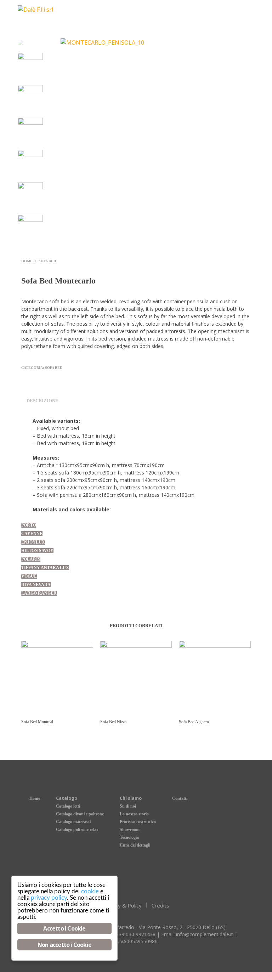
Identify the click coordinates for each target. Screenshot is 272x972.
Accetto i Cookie (64, 928)
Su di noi (128, 806)
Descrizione (42, 400)
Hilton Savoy (37, 550)
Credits (160, 905)
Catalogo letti (68, 806)
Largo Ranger (39, 593)
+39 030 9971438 (135, 934)
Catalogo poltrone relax (77, 829)
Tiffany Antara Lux (45, 567)
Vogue (29, 576)
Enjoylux (33, 542)
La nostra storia (134, 813)
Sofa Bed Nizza (113, 721)
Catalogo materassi (73, 821)
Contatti (179, 798)
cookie (90, 891)
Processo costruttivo (138, 821)
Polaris (30, 559)
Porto (28, 525)
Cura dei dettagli (135, 845)
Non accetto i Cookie (64, 945)
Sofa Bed (47, 261)
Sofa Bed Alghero (194, 721)
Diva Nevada (36, 584)
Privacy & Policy (122, 905)
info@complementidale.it (204, 934)
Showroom (130, 829)
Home (27, 261)
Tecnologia (129, 837)
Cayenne (31, 533)
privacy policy (49, 898)
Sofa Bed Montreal (37, 721)
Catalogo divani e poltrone (80, 813)
